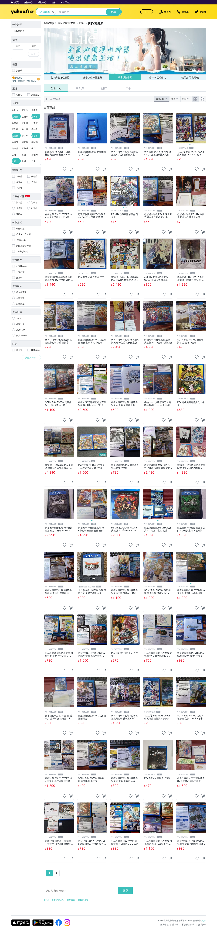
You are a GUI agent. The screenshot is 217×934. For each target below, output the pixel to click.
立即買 (80, 88)
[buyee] (26, 79)
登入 (146, 11)
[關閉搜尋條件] (53, 12)
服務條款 (164, 924)
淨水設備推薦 (125, 77)
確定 (33, 54)
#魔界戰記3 (58, 899)
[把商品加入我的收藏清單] (64, 169)
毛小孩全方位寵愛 (59, 77)
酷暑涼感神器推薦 (92, 77)
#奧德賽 (71, 899)
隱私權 (175, 924)
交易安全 (202, 924)
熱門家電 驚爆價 (190, 77)
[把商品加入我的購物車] (71, 169)
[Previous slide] (178, 128)
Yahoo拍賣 (22, 12)
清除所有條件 (31, 357)
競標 (104, 88)
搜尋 (125, 890)
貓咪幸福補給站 (157, 77)
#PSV (47, 899)
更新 (204, 920)
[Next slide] (204, 128)
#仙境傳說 (83, 899)
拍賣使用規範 (188, 924)
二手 (128, 88)
